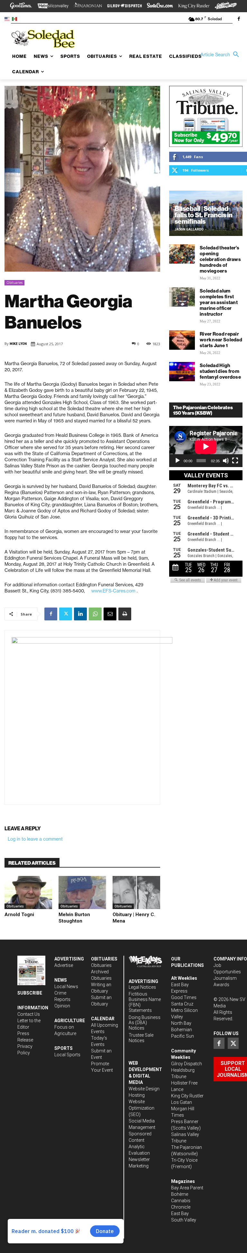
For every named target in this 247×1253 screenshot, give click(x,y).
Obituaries (14, 282)
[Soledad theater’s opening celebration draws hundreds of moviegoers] (182, 254)
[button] (221, 55)
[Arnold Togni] (28, 892)
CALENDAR (102, 1018)
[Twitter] (65, 614)
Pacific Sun (182, 1036)
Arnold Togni (19, 914)
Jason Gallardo (189, 229)
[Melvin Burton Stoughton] (82, 892)
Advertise (63, 965)
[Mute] (226, 460)
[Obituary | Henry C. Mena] (136, 892)
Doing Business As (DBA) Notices (144, 1023)
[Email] (110, 614)
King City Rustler (187, 1095)
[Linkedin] (80, 614)
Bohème (179, 1194)
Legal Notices (142, 987)
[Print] (124, 614)
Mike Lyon (18, 343)
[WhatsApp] (95, 614)
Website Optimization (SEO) (141, 1108)
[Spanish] (15, 18)
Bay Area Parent (187, 1187)
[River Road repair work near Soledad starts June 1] (182, 340)
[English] (8, 18)
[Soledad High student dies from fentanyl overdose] (182, 371)
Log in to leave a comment (35, 839)
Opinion (62, 1005)
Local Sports (67, 1054)
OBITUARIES (104, 958)
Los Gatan (181, 1102)
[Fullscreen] (235, 460)
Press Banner (184, 1121)
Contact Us (28, 1014)
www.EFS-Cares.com (113, 591)
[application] (205, 446)
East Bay (180, 1213)
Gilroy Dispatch (186, 1063)
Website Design (144, 1088)
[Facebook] (238, 19)
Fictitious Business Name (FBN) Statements (145, 1002)
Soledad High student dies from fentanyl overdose (220, 371)
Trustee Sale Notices (141, 1037)
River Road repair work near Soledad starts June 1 (221, 339)
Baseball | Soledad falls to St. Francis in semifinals (204, 214)
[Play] (177, 460)
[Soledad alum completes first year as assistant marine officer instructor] (182, 297)
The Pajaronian (186, 1147)
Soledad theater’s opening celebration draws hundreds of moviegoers (220, 259)
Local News (66, 986)
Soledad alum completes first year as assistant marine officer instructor (219, 302)
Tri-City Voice (184, 1160)
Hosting (137, 1095)
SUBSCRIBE (29, 993)
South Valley (183, 1219)
